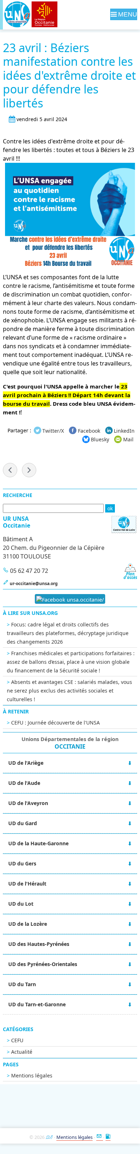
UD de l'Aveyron (28, 803)
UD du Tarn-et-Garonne (37, 1004)
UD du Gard (22, 823)
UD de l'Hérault (27, 883)
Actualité (21, 1051)
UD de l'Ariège (25, 762)
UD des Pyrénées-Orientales (42, 964)
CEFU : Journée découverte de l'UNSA (55, 722)
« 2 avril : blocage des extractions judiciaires (10, 470)
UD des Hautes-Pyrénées (38, 944)
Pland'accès (130, 575)
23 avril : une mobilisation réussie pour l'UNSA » (29, 470)
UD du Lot (20, 903)
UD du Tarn (22, 984)
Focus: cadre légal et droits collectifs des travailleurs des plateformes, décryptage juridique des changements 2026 (68, 633)
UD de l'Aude (24, 783)
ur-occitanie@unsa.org (34, 583)
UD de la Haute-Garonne (38, 843)
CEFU (17, 1040)
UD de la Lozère (27, 923)
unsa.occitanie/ (84, 599)
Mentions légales (31, 1075)
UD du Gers (22, 863)
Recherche (17, 495)
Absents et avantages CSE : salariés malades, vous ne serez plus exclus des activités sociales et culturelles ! (69, 691)
